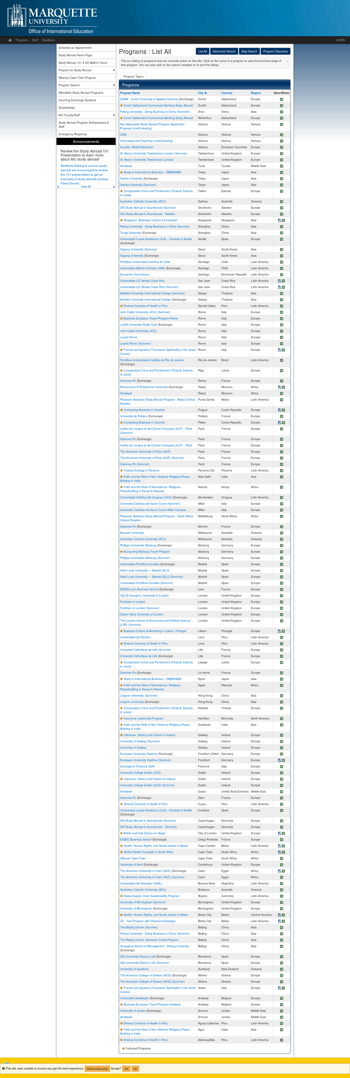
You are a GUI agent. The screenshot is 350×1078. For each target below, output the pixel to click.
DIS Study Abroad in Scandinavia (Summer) (148, 207)
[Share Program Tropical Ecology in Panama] (281, 470)
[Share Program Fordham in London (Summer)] (281, 608)
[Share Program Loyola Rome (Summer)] (281, 344)
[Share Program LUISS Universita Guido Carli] (281, 325)
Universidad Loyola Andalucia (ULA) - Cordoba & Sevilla (156, 239)
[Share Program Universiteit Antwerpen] (281, 998)
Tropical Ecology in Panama (141, 470)
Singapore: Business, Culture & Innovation (151, 220)
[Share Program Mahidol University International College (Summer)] (281, 293)
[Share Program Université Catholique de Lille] (281, 656)
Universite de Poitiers (133, 416)
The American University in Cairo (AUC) (145, 871)
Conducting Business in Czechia (144, 410)
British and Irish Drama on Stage (144, 833)
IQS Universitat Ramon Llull (137, 956)
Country (227, 93)
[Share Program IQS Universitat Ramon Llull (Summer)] (281, 963)
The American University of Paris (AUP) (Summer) (152, 458)
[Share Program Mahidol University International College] (281, 300)
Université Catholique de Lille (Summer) (145, 650)
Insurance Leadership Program (143, 718)
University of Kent (131, 864)
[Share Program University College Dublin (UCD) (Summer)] (281, 785)
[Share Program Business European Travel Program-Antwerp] (281, 1005)
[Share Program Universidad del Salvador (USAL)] (281, 883)
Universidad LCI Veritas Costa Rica (142, 281)
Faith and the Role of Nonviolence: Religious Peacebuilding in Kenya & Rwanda (150, 489)
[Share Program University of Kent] (281, 865)
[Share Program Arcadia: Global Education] (281, 147)
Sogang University (131, 255)
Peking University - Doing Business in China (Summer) (155, 112)
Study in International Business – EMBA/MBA (152, 172)
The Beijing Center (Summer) (139, 927)
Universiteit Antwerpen (134, 998)
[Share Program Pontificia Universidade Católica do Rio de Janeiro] (281, 360)
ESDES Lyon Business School (139, 589)
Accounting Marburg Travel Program (147, 551)
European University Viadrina (138, 754)
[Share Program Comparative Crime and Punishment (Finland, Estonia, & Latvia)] (281, 191)
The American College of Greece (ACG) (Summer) (152, 981)
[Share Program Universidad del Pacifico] (281, 637)
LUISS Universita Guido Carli (138, 324)
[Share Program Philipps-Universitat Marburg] (281, 545)
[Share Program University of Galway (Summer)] (281, 741)
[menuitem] (86, 163)
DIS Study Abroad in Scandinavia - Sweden (147, 214)
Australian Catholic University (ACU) (143, 201)
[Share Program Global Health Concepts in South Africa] (283, 852)
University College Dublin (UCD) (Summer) (147, 785)
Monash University (132, 533)
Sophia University (131, 178)
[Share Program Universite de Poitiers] (281, 416)
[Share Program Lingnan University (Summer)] (281, 696)
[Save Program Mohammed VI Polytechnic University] (279, 387)
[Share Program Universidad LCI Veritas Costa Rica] (283, 281)
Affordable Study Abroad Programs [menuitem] (81, 92)
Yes (126, 1068)
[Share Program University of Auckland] (281, 969)
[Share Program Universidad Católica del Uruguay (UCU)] (281, 497)
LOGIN (340, 40)
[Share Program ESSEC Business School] (281, 840)
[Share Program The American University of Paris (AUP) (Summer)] (281, 458)
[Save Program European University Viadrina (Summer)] (279, 760)
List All (202, 51)
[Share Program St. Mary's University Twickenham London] (281, 160)
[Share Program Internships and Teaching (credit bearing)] (281, 141)
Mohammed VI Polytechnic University (144, 387)
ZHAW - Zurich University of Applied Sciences (149, 99)
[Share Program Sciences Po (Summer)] (281, 464)
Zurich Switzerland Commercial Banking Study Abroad (158, 105)
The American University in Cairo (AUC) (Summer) (152, 877)
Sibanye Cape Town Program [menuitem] (77, 78)
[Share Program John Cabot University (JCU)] (281, 331)
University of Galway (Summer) (140, 741)
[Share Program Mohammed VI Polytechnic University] (283, 387)
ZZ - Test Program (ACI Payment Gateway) (148, 921)
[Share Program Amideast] (281, 166)
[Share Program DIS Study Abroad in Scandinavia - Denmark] (281, 827)
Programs (22, 40)
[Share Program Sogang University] (281, 256)
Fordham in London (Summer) (139, 608)
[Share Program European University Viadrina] (281, 754)
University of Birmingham (136, 908)
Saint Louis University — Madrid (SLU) (144, 570)
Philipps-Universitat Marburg (138, 545)
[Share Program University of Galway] (281, 748)
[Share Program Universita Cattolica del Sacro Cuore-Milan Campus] (281, 510)
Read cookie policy (97, 1068)
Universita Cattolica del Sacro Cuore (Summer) (150, 503)
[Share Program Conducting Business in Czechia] (283, 410)
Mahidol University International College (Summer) (152, 293)
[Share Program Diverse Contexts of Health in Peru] (281, 306)
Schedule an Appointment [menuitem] (75, 48)
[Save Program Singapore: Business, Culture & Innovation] (279, 220)
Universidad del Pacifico (135, 637)
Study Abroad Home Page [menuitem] (75, 55)
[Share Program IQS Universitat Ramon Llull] (281, 957)
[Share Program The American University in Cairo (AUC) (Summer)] (281, 877)
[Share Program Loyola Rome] (281, 337)
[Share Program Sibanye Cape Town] (281, 858)
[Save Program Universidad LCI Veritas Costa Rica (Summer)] (279, 287)
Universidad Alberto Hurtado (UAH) (142, 268)
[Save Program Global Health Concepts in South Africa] (279, 852)
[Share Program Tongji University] (281, 233)
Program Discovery (275, 51)
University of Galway (133, 747)
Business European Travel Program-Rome (151, 318)
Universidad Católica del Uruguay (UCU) (146, 497)
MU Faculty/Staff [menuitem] (69, 115)
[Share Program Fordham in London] (281, 602)
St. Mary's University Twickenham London (147, 159)
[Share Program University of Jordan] (281, 1011)
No (135, 1068)
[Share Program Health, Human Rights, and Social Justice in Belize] (283, 846)
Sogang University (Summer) (138, 249)
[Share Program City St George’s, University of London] (281, 596)
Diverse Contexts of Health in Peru (146, 306)
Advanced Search (224, 51)
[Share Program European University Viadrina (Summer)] (283, 760)
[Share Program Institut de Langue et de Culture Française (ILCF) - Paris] (281, 445)
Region (256, 93)
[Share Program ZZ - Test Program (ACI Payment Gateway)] (283, 921)
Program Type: (133, 76)
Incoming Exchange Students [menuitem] (77, 100)
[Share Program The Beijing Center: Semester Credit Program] (281, 940)
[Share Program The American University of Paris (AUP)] (281, 452)
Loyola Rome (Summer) (135, 343)
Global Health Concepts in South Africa (148, 852)
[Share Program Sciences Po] (281, 381)
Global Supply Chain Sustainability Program (151, 896)
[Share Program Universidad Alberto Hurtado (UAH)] (281, 268)
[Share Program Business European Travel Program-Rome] (281, 318)
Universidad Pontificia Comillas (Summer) (146, 583)
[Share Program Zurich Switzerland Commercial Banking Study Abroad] (281, 105)
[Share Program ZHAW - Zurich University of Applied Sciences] (281, 99)
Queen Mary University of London (141, 614)
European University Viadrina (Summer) (145, 760)
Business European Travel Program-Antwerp (152, 1004)
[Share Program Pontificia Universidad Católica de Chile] (281, 262)
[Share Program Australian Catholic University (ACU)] (281, 201)
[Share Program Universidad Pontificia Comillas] (281, 564)
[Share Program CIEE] (281, 135)
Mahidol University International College (145, 299)
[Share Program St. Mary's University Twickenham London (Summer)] (281, 153)
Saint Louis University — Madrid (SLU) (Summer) (151, 577)
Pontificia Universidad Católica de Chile (145, 262)
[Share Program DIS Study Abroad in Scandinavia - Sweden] (281, 214)
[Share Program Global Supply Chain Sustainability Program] (281, 896)
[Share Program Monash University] (281, 533)
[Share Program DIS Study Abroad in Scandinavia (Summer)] (281, 208)
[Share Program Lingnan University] (281, 702)
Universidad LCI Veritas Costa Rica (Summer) (149, 287)
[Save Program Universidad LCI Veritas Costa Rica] (279, 281)
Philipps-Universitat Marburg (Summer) (145, 558)
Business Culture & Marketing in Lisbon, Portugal (155, 631)
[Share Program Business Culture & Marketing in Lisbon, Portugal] (283, 631)
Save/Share (281, 93)
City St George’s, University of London (144, 595)
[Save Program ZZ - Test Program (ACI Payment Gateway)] (279, 921)
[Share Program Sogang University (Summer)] (281, 249)
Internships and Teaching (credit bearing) (146, 141)
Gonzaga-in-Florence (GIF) (137, 766)
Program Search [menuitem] (69, 85)
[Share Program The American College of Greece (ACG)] (281, 975)
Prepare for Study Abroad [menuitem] (75, 70)
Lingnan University (132, 702)
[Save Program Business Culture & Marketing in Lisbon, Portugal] (279, 631)
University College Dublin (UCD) (140, 772)
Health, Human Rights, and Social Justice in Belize (156, 846)
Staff (35, 40)
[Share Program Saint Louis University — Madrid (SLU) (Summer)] (281, 577)
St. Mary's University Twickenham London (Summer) (153, 153)
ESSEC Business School (135, 839)
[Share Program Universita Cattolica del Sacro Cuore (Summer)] (281, 504)
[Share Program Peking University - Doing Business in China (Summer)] (281, 112)
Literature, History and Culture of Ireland (149, 735)
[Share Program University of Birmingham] (281, 909)
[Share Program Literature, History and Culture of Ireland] (281, 735)
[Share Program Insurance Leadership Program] (281, 718)
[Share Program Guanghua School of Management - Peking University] (281, 946)
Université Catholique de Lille (138, 656)
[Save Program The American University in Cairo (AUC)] (279, 871)
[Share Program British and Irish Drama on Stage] (283, 833)
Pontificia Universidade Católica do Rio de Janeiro (152, 360)
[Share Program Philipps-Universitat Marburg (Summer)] (281, 558)
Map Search (249, 51)
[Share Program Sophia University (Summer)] (281, 185)
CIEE (123, 134)
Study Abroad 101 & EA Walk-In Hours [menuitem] (83, 63)
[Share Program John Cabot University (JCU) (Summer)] (281, 312)
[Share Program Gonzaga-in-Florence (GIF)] (281, 766)
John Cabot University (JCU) (138, 331)
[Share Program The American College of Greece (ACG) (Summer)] (281, 982)
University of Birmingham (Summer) (143, 902)
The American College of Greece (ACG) (145, 975)
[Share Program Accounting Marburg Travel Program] (281, 552)
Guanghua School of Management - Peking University (154, 946)
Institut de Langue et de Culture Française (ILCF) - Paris (156, 445)
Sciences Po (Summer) (135, 464)
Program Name (130, 93)
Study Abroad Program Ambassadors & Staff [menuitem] (84, 124)
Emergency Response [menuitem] (73, 134)
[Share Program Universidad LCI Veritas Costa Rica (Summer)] (283, 287)
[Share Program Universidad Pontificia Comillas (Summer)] (281, 583)
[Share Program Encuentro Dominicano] (281, 274)
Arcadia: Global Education (136, 147)
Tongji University (130, 233)
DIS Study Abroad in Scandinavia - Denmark (148, 827)
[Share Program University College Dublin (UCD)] (281, 773)
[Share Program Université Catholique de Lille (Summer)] (281, 650)
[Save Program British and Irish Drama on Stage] (279, 833)
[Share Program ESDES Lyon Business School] (281, 589)
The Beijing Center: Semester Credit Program (149, 940)
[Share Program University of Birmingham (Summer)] (281, 902)
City (201, 93)
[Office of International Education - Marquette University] (175, 18)
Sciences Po (128, 381)
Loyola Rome (128, 337)
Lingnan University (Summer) (139, 695)
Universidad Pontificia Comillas (139, 564)
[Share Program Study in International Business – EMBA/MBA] (281, 172)
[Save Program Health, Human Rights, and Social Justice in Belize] (279, 846)
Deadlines (48, 40)
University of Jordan (133, 1011)
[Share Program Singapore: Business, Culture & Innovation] (283, 220)
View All (86, 186)
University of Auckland (134, 969)
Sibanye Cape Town (133, 858)
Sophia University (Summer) (138, 185)
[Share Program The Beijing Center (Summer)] (281, 927)
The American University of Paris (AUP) (145, 451)
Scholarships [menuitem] (67, 107)
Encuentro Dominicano (134, 274)
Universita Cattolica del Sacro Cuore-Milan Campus (153, 510)
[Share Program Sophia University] (281, 179)
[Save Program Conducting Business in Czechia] (279, 410)
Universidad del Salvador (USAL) (141, 883)
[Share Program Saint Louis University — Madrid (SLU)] (281, 570)
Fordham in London (132, 602)
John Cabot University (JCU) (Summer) (145, 312)
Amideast (126, 166)
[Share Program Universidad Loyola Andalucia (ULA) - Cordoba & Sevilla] (281, 239)
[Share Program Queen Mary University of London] (281, 614)
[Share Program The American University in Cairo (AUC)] (283, 871)
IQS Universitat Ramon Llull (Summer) (144, 963)
